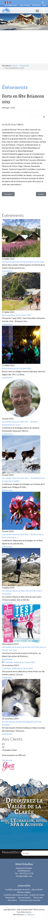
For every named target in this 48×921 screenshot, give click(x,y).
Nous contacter (25, 5)
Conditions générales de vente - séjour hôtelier (24, 889)
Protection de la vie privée (29, 900)
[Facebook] (32, 115)
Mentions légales (24, 892)
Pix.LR (26, 915)
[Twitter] (43, 2)
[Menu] (37, 11)
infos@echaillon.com (24, 876)
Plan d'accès (36, 5)
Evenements (7, 271)
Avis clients (12, 900)
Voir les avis (7, 760)
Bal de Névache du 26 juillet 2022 (16, 368)
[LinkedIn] (38, 115)
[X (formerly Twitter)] (44, 116)
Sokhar (32, 915)
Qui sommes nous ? (11, 5)
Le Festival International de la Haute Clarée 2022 (23, 262)
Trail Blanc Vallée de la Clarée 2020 (17, 668)
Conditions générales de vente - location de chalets (24, 895)
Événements (10, 897)
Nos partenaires (24, 897)
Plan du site (38, 897)
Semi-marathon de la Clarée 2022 (16, 315)
